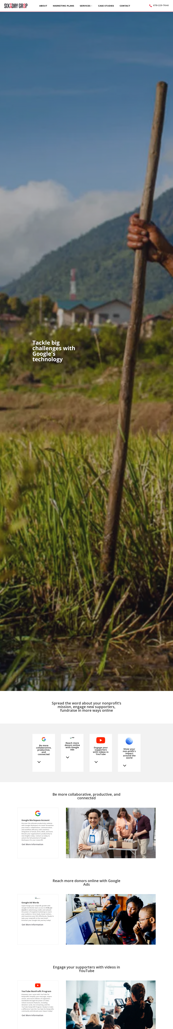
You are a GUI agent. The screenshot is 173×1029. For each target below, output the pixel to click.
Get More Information (32, 844)
